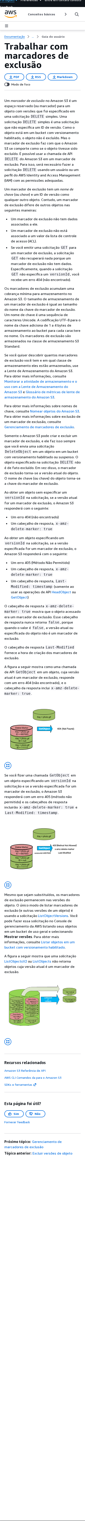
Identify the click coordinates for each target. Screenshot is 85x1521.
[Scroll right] (65, 14)
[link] (53, 36)
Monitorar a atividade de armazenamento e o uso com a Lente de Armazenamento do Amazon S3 (40, 386)
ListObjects (42, 961)
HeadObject (61, 592)
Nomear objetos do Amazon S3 (54, 411)
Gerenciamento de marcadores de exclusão (39, 427)
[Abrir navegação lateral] (6, 25)
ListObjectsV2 (15, 961)
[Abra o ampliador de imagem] (7, 765)
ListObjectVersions (53, 915)
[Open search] (77, 14)
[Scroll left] (24, 14)
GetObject (19, 597)
